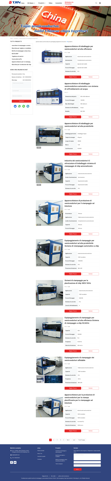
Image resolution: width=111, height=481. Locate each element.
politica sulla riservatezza (63, 476)
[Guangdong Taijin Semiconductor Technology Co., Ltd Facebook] (11, 462)
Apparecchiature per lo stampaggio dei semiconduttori (21, 62)
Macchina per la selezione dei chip (21, 64)
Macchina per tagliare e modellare (21, 48)
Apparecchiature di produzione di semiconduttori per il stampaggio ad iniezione (79, 203)
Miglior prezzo (73, 77)
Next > (68, 440)
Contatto (21, 101)
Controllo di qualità (41, 456)
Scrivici (90, 77)
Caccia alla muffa (17, 59)
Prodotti (16, 38)
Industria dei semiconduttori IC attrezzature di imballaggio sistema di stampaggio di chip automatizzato (80, 163)
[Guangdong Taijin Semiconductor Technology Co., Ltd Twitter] (15, 462)
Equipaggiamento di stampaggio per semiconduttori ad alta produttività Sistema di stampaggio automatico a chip (82, 243)
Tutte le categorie (59, 463)
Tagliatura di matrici (17, 56)
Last (74, 440)
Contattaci (39, 459)
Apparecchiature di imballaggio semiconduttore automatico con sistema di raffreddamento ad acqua (81, 86)
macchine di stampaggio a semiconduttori (21, 45)
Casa (11, 38)
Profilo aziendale (40, 450)
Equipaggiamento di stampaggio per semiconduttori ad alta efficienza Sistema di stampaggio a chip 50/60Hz (82, 320)
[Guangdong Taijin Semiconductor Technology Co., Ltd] (14, 2)
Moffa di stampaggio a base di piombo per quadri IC (21, 51)
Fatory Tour (39, 453)
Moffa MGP (15, 53)
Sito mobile (53, 476)
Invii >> (77, 469)
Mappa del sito (45, 476)
